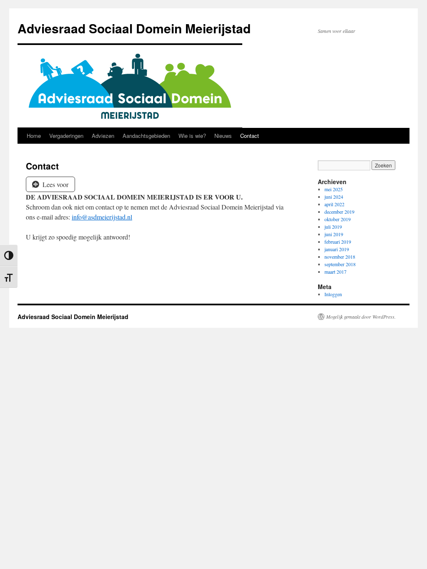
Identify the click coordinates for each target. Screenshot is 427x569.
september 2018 (340, 264)
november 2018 (339, 256)
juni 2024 (333, 196)
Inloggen (333, 294)
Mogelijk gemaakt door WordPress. (361, 316)
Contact (249, 136)
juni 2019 (333, 234)
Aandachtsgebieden (146, 136)
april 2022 (334, 204)
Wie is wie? (192, 136)
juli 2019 (333, 226)
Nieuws (223, 136)
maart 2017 (335, 271)
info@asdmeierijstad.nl (102, 216)
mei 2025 (333, 189)
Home (34, 136)
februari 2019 (337, 241)
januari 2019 (336, 249)
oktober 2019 (337, 219)
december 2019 (339, 211)
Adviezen (103, 136)
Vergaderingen (66, 136)
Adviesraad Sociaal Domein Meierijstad (134, 28)
